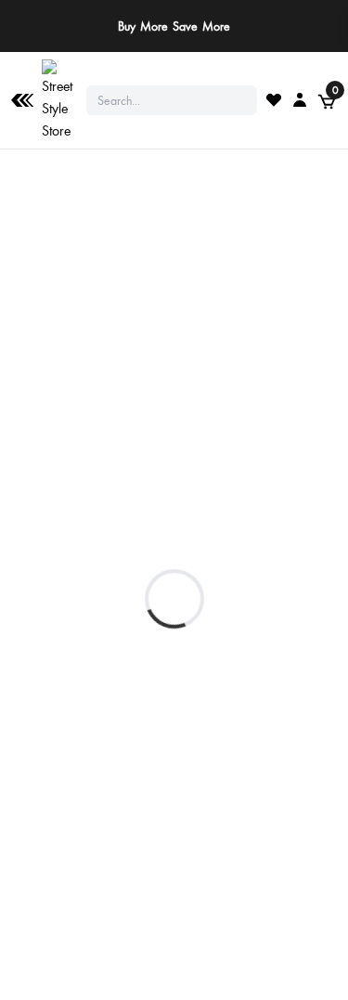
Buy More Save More (174, 26)
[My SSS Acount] (299, 99)
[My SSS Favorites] (273, 99)
